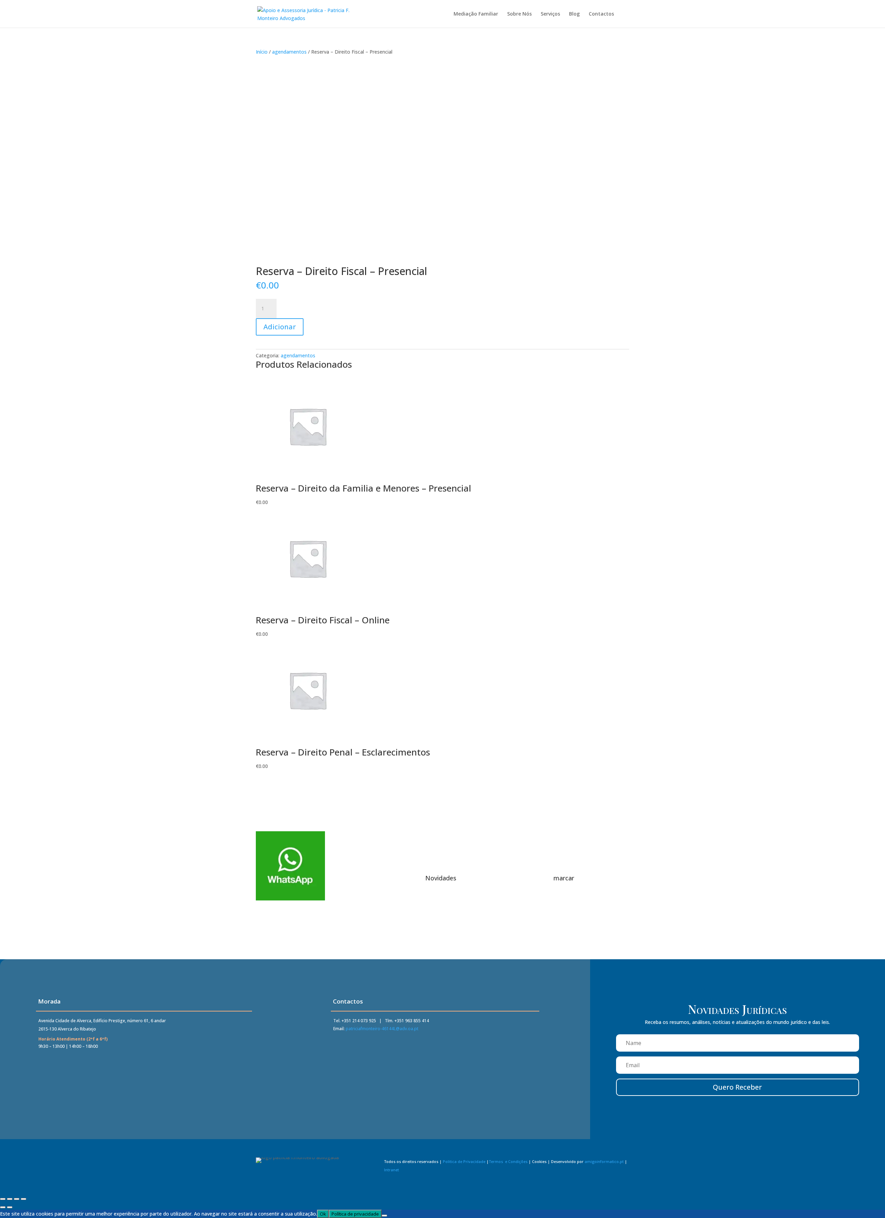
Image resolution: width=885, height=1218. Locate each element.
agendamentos (289, 51)
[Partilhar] (16, 1199)
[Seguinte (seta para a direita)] (9, 1207)
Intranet (391, 1169)
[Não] (384, 1216)
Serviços (550, 14)
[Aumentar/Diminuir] (3, 1199)
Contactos (601, 14)
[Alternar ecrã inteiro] (9, 1199)
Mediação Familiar (476, 14)
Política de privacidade (355, 1214)
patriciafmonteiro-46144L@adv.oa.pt (382, 1029)
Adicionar (279, 326)
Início (262, 51)
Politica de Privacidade (464, 1161)
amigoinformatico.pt (604, 1161)
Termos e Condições (508, 1161)
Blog (574, 14)
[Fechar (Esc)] (23, 1199)
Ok (323, 1214)
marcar (563, 878)
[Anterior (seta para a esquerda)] (3, 1207)
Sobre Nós (519, 14)
